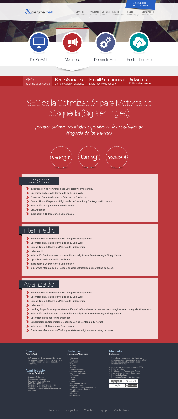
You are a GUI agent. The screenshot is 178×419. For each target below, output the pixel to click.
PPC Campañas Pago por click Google (125, 371)
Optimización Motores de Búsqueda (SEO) (127, 367)
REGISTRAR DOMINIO (36, 383)
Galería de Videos (76, 385)
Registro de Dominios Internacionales (42, 385)
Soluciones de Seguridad (37, 379)
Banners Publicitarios (78, 383)
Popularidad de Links (119, 375)
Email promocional (77, 370)
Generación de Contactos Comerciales (125, 373)
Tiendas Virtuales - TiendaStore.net (83, 387)
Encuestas (73, 379)
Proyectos (72, 410)
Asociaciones (75, 395)
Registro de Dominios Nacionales (40, 387)
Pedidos (73, 366)
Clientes (73, 381)
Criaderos (73, 393)
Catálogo (73, 364)
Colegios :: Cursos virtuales (80, 389)
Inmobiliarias (74, 391)
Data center (32, 391)
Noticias (73, 368)
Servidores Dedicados (36, 377)
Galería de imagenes (77, 372)
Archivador (74, 362)
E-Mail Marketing (117, 369)
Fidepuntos (74, 358)
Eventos (73, 378)
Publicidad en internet (140, 81)
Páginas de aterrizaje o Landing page (125, 377)
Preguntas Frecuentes (78, 374)
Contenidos (74, 360)
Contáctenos (122, 410)
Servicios (54, 410)
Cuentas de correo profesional (39, 381)
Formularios (74, 376)
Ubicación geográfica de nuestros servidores (44, 389)
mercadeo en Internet (119, 364)
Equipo (104, 410)
